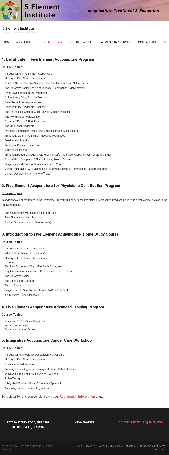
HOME (79, 446)
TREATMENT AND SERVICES (152, 446)
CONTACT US (160, 450)
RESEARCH (131, 446)
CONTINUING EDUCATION (110, 446)
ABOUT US (90, 446)
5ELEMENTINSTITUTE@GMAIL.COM (141, 422)
